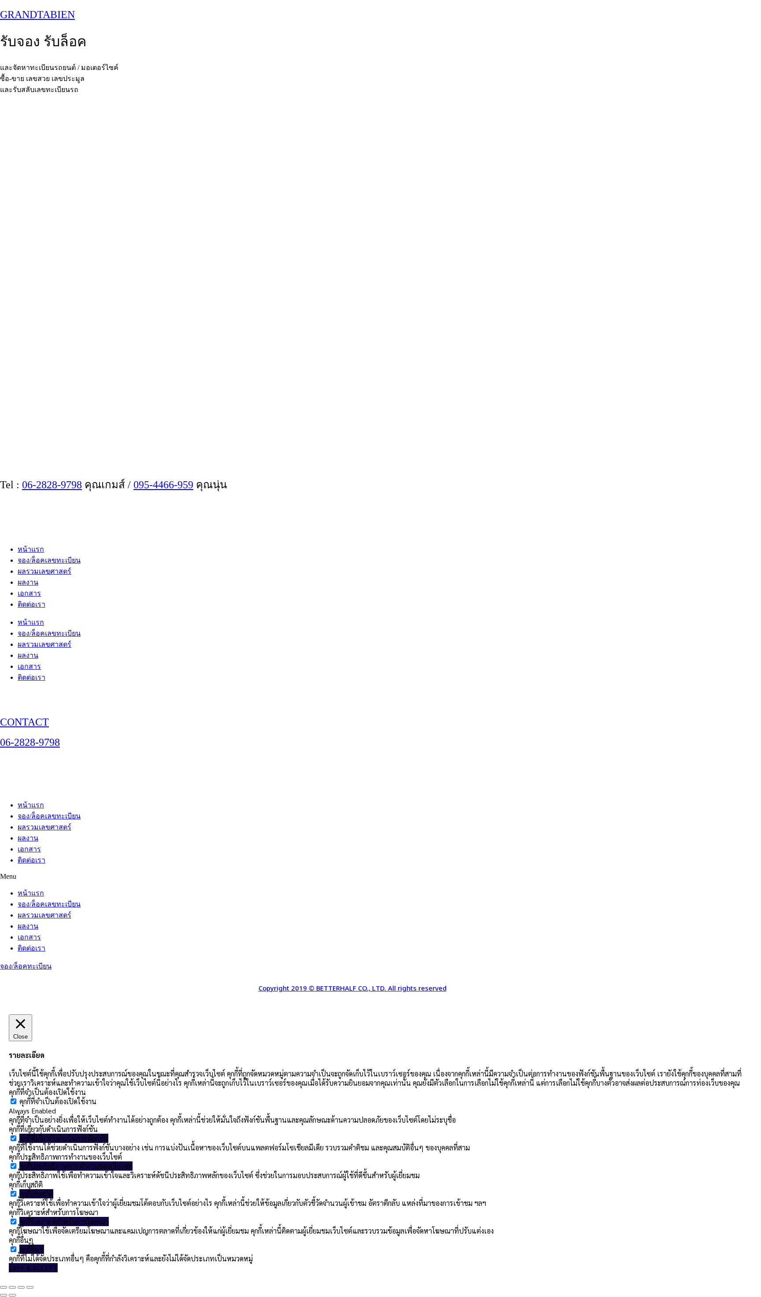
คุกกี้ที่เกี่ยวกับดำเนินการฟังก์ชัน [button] (53, 1129)
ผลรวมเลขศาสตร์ (44, 571)
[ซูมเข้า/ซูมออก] (3, 1287)
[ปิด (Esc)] (29, 1287)
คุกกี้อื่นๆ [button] (21, 1240)
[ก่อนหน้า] (3, 1295)
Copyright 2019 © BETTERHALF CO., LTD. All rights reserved (353, 989)
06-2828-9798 (52, 484)
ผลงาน (28, 582)
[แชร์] (21, 1287)
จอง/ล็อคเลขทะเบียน (49, 560)
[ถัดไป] (12, 1295)
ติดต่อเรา (31, 604)
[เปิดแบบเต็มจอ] (12, 1287)
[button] (380, 877)
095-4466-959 (163, 484)
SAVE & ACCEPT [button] (33, 1267)
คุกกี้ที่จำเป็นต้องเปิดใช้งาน (57, 1101)
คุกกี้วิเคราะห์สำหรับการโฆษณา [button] (53, 1212)
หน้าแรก (31, 549)
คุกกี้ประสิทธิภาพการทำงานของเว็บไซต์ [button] (65, 1156)
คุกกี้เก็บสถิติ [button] (26, 1184)
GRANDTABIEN (37, 14)
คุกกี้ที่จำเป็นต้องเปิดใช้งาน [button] (47, 1092)
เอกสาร (29, 593)
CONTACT (24, 722)
